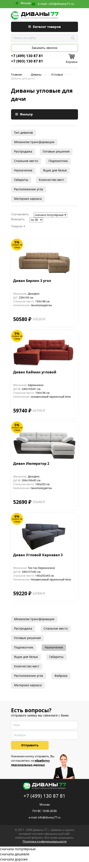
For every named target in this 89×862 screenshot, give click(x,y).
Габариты (21, 180)
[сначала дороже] (44, 859)
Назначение (23, 170)
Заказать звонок (44, 47)
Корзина (71, 62)
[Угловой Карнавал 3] (44, 533)
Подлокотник (58, 161)
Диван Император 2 (31, 464)
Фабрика (60, 676)
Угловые (57, 75)
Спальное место (26, 161)
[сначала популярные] (44, 849)
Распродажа (23, 151)
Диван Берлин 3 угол (32, 281)
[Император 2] (44, 441)
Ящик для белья (55, 170)
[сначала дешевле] (44, 854)
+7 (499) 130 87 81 (27, 56)
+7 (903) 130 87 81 (27, 61)
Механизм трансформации (34, 142)
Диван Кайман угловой (34, 372)
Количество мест (51, 180)
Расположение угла (28, 189)
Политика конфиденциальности (45, 841)
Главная (16, 75)
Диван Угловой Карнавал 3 (38, 555)
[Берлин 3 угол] (44, 259)
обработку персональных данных (30, 763)
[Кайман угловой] (44, 350)
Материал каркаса (28, 199)
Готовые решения (56, 151)
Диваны (36, 75)
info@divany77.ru (61, 4)
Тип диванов (23, 132)
